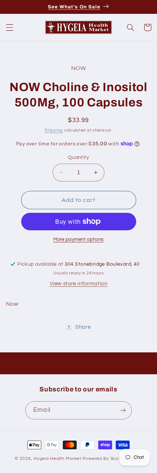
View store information (79, 283)
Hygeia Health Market (57, 459)
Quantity (78, 157)
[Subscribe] (122, 410)
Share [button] (83, 327)
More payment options (78, 239)
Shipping (54, 130)
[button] (9, 27)
